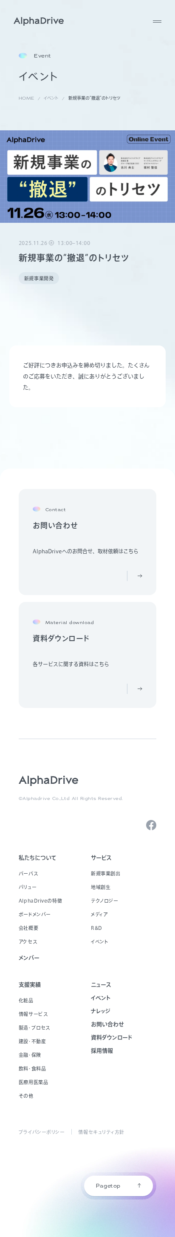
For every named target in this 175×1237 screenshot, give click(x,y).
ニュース (101, 984)
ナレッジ (100, 1011)
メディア (99, 914)
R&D (96, 928)
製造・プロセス (34, 1027)
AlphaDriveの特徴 (40, 900)
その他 (26, 1095)
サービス (101, 857)
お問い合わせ (107, 1024)
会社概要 (28, 928)
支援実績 (30, 984)
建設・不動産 (32, 1041)
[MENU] (157, 21)
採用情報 (102, 1050)
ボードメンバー (35, 914)
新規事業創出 (105, 873)
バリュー (28, 887)
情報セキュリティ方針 (101, 1132)
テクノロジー (104, 900)
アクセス (28, 941)
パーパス (28, 873)
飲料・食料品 (32, 1068)
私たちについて (37, 857)
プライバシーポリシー (42, 1132)
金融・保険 (30, 1055)
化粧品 (26, 1000)
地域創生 (100, 887)
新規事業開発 (39, 278)
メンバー (29, 958)
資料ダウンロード (111, 1037)
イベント (99, 941)
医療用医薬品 (33, 1082)
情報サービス (33, 1014)
